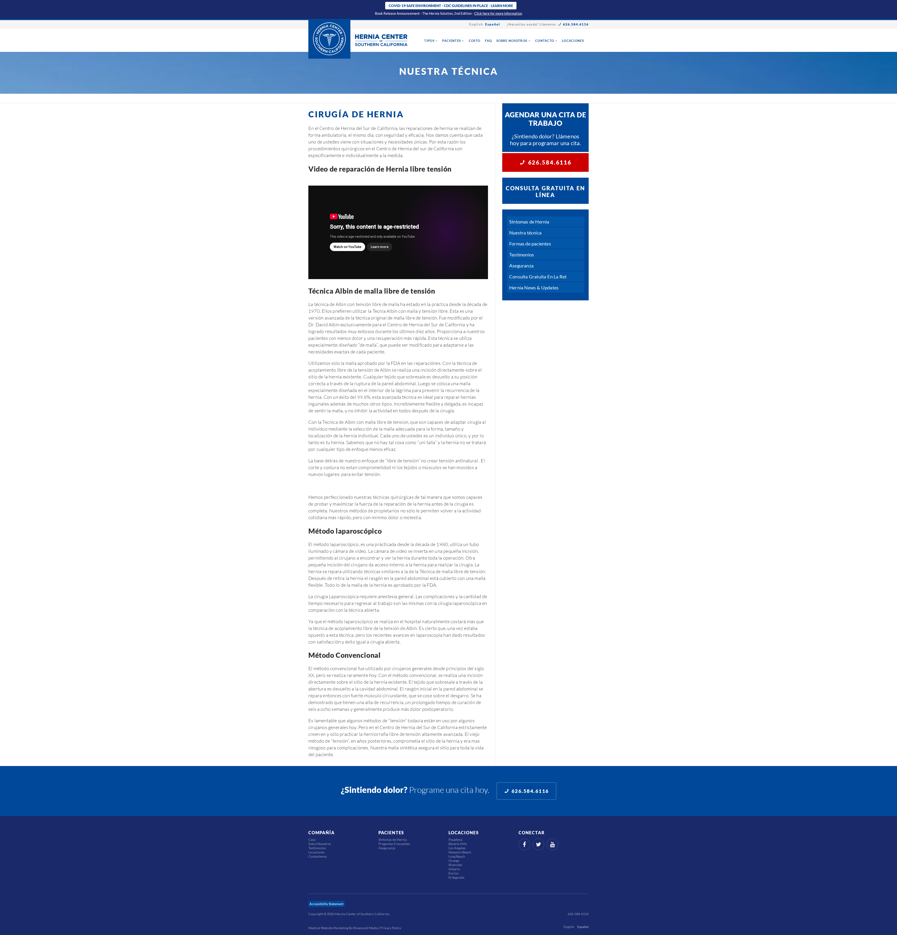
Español (492, 24)
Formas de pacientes (530, 243)
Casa (311, 840)
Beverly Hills (457, 844)
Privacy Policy (390, 928)
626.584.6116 (576, 24)
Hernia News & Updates (534, 287)
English (476, 24)
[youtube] (552, 844)
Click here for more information (498, 13)
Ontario (454, 869)
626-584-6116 (578, 914)
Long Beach (456, 856)
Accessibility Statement (326, 904)
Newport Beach (459, 852)
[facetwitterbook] (538, 844)
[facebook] (524, 844)
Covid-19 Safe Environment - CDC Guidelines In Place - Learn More (451, 6)
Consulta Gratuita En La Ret (537, 276)
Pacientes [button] (452, 41)
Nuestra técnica (525, 232)
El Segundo (456, 877)
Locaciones (573, 41)
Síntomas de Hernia (529, 221)
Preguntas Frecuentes (394, 844)
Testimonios (521, 254)
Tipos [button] (429, 41)
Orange (453, 861)
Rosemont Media (365, 928)
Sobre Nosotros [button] (512, 41)
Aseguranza (521, 265)
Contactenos (317, 856)
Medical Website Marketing (328, 928)
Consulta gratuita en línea (545, 191)
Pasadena (455, 840)
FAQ (488, 41)
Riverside (455, 865)
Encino (453, 873)
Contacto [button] (545, 41)
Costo (475, 41)
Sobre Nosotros (319, 844)
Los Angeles (457, 848)
